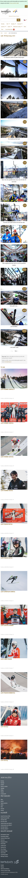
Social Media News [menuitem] (9, 29)
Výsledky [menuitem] (13, 24)
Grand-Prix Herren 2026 (5, 816)
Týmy (2, 806)
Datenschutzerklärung (5, 868)
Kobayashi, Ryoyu (4, 842)
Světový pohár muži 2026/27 (6, 823)
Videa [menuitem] (25, 26)
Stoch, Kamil (3, 852)
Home (1, 33)
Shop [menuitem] (2, 29)
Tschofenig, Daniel (4, 854)
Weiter (16, 351)
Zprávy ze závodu (4, 786)
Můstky (2, 790)
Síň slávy (2, 808)
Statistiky (2, 788)
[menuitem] (25, 20)
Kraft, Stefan (3, 843)
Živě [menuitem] (7, 24)
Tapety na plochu (4, 803)
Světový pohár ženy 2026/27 (6, 825)
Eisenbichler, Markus (5, 836)
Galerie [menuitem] (9, 26)
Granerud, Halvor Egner (5, 838)
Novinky (2, 781)
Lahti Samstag (4, 760)
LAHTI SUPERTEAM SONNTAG (8, 592)
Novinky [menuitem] (2, 24)
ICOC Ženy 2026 (4, 821)
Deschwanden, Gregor (5, 834)
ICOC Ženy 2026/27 (4, 828)
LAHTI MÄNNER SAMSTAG (7, 457)
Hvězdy (2, 810)
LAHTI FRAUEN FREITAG (6, 524)
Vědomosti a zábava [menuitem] (17, 26)
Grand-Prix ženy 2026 (5, 818)
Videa (2, 799)
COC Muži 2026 (4, 819)
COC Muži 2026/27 (4, 827)
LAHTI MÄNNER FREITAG (7, 490)
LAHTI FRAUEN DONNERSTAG (8, 693)
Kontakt (2, 865)
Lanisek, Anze (3, 845)
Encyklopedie (3, 793)
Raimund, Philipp (4, 851)
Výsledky (2, 782)
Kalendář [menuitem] (19, 24)
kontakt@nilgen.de (8, 361)
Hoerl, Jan (3, 840)
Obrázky (2, 867)
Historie (2, 792)
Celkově (2, 784)
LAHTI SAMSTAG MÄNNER (7, 625)
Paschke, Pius (3, 847)
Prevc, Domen (3, 849)
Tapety (2, 805)
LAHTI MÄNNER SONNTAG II (8, 389)
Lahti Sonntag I (4, 726)
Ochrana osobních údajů (14, 3)
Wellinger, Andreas (4, 856)
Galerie (5, 33)
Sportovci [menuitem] (3, 26)
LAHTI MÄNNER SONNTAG (7, 423)
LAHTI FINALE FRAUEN (6, 659)
